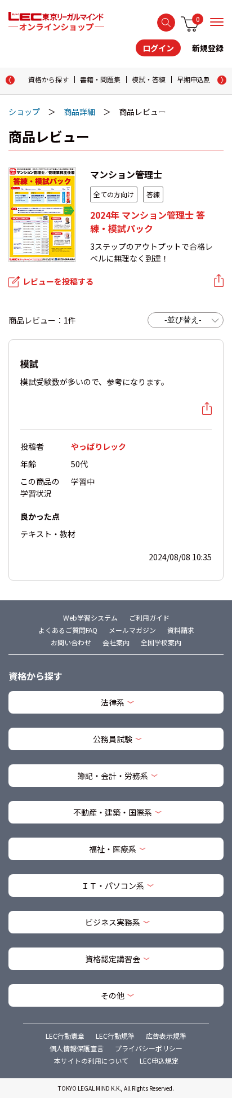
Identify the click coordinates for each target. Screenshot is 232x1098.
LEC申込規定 (159, 1060)
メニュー (217, 22)
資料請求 (180, 630)
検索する (166, 23)
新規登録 (208, 48)
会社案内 (116, 642)
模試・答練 (149, 79)
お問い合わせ (71, 642)
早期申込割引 (197, 79)
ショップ (24, 111)
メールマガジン (132, 630)
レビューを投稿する (58, 281)
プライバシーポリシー (148, 1048)
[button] (221, 80)
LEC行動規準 (115, 1036)
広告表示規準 (166, 1036)
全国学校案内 (161, 642)
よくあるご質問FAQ (67, 630)
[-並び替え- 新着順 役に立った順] (186, 320)
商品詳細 (79, 111)
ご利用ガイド (149, 617)
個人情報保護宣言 (77, 1048)
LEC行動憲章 (65, 1036)
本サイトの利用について (91, 1060)
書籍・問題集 (100, 79)
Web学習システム (90, 617)
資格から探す (48, 79)
